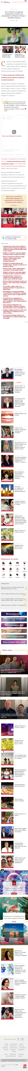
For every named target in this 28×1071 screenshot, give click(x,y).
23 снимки (13, 205)
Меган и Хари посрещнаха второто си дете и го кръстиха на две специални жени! (15, 282)
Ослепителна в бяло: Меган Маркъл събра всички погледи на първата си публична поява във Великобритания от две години (14, 248)
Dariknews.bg (13, 1046)
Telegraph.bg (23, 1047)
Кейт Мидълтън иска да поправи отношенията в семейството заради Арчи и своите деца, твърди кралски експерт (14, 294)
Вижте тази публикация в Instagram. (12, 136)
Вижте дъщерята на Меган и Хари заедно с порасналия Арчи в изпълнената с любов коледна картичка (13, 259)
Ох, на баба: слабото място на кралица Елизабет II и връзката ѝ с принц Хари (14, 287)
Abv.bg (6, 1044)
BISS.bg (14, 1051)
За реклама (21, 1054)
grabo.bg (16, 411)
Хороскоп (19, 2)
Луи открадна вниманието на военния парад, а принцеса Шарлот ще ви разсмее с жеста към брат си (14, 306)
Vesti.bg (21, 1044)
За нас (5, 1054)
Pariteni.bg (13, 1049)
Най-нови (14, 2)
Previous (0, 52)
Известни (14, 9)
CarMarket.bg (21, 1049)
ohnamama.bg (18, 383)
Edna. (7, 2)
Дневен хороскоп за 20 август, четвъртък (12, 605)
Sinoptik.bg (5, 1047)
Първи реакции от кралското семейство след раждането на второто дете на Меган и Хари (12, 277)
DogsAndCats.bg (14, 1047)
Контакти (20, 1056)
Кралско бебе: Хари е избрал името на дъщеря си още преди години (14, 269)
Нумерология (25, 2)
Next (27, 52)
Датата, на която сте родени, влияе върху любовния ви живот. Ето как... (12, 587)
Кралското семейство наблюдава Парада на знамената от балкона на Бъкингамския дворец (14, 199)
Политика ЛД (12, 1054)
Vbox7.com (21, 1046)
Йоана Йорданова (9, 869)
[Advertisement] (14, 336)
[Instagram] (22, 1039)
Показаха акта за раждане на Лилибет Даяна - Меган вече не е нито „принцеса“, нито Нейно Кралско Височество (15, 300)
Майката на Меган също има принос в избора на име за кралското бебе (14, 253)
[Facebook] (18, 1039)
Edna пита (7, 650)
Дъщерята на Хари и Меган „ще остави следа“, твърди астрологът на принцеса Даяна (14, 264)
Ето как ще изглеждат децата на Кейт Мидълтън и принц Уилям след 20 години (14, 316)
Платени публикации (11, 1056)
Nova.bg (6, 1046)
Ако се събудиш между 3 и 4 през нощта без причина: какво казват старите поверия (13, 599)
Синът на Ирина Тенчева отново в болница (12, 593)
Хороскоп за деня (9, 559)
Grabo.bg (6, 1049)
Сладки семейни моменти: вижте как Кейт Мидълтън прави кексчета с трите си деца (15, 311)
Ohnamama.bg (13, 1044)
